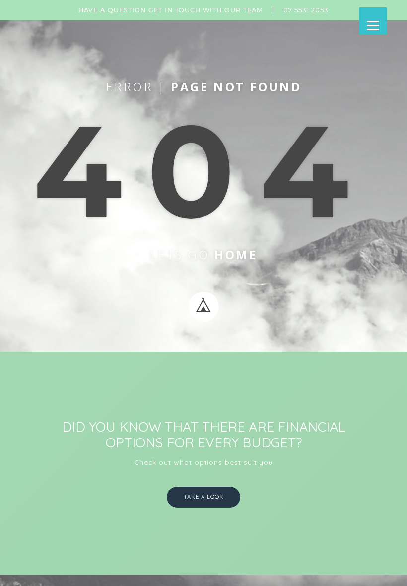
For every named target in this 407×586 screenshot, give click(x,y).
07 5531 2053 (306, 10)
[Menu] (373, 21)
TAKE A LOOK (204, 496)
